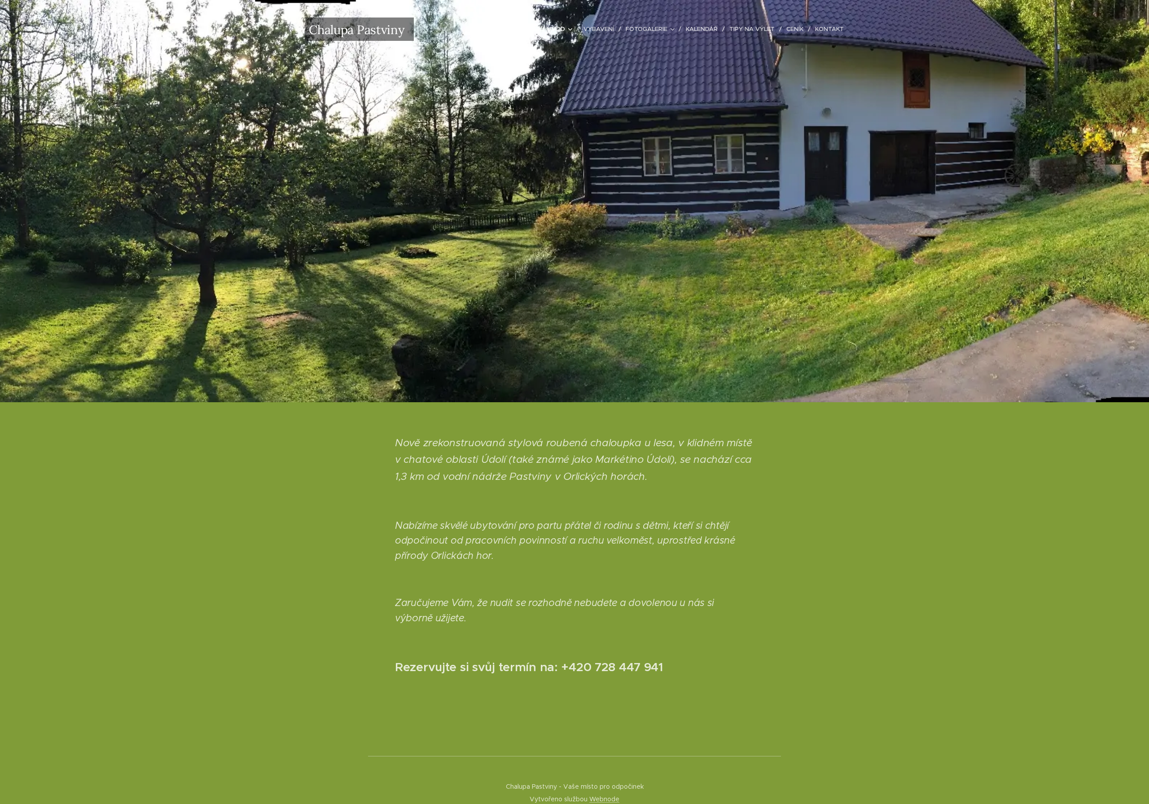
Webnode (604, 799)
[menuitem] (562, 29)
